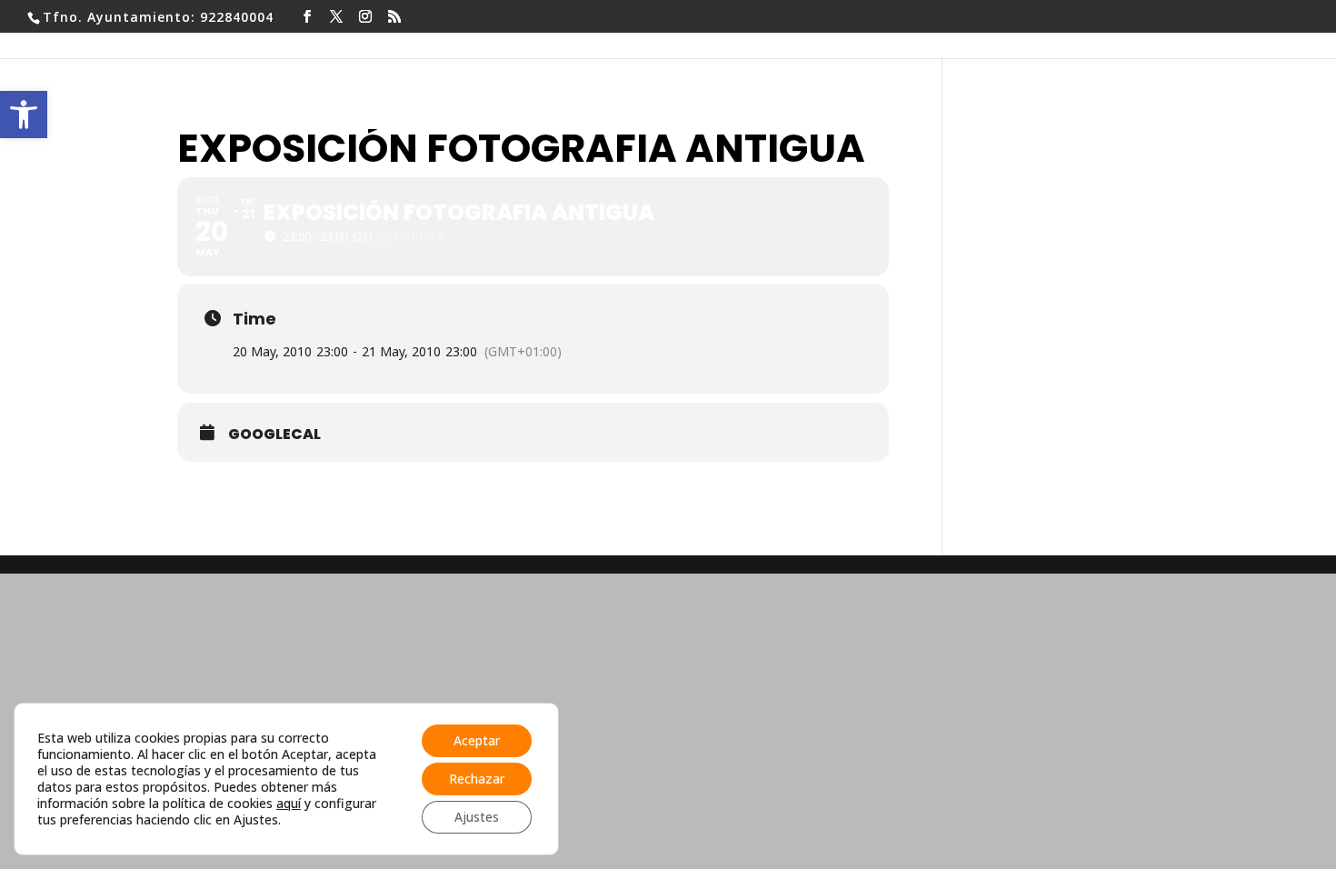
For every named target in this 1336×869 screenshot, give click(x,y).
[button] (23, 114)
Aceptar (477, 740)
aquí (288, 803)
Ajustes (476, 816)
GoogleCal (274, 434)
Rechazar (476, 778)
